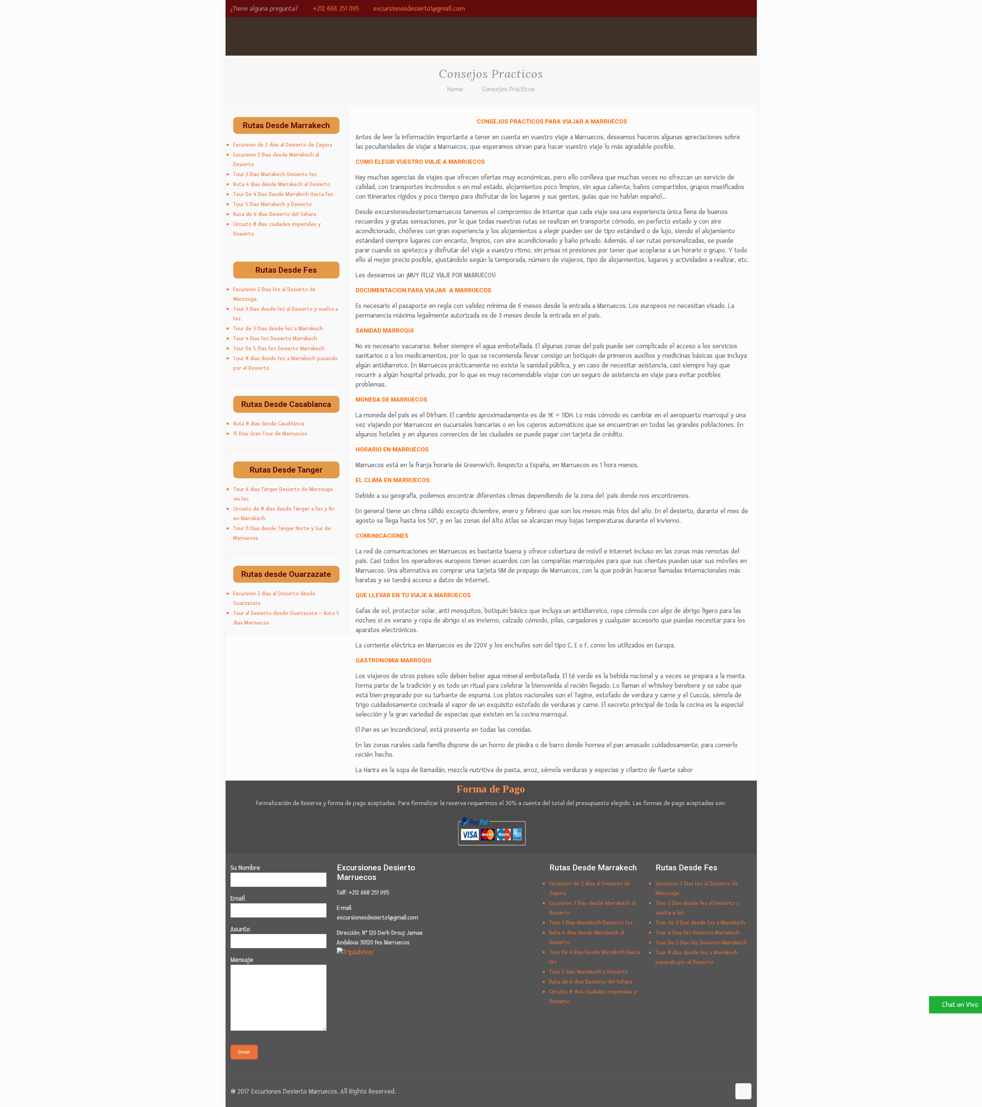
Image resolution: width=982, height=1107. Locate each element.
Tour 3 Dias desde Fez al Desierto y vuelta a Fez (285, 314)
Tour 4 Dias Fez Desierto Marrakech (275, 338)
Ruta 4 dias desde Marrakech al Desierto (281, 184)
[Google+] (716, 9)
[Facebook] (706, 9)
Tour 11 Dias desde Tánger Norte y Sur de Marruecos (282, 533)
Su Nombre (245, 868)
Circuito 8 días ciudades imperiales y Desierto (277, 229)
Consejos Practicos (508, 89)
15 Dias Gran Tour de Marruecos (270, 433)
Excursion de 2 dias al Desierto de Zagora (282, 145)
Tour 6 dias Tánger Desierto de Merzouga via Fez (283, 494)
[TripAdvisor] (747, 9)
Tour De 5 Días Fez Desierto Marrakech (279, 348)
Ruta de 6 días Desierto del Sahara (274, 214)
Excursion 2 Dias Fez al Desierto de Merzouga (274, 294)
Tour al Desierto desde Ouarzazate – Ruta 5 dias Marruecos (286, 618)
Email (238, 898)
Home (455, 89)
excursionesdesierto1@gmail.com (419, 9)
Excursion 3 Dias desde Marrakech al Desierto (276, 160)
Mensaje (242, 960)
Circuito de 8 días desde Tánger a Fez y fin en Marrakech (283, 514)
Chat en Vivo (960, 1005)
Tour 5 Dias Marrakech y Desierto (272, 204)
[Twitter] (727, 9)
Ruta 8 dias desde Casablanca (268, 423)
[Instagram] (737, 9)
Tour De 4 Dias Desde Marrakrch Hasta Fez (283, 194)
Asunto (240, 929)
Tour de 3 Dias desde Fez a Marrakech (278, 328)
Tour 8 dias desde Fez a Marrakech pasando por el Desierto (285, 363)
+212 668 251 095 (336, 9)
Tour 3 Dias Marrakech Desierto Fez (275, 174)
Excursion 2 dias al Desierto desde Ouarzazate (274, 598)
